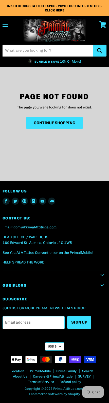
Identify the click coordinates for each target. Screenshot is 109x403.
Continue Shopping (54, 122)
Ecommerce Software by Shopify (54, 394)
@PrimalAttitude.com (39, 227)
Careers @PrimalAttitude (52, 376)
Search (87, 371)
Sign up (79, 322)
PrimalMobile (40, 371)
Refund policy (70, 382)
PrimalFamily (66, 371)
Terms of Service (41, 382)
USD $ (52, 346)
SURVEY (84, 376)
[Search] (99, 51)
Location (17, 371)
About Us (20, 376)
